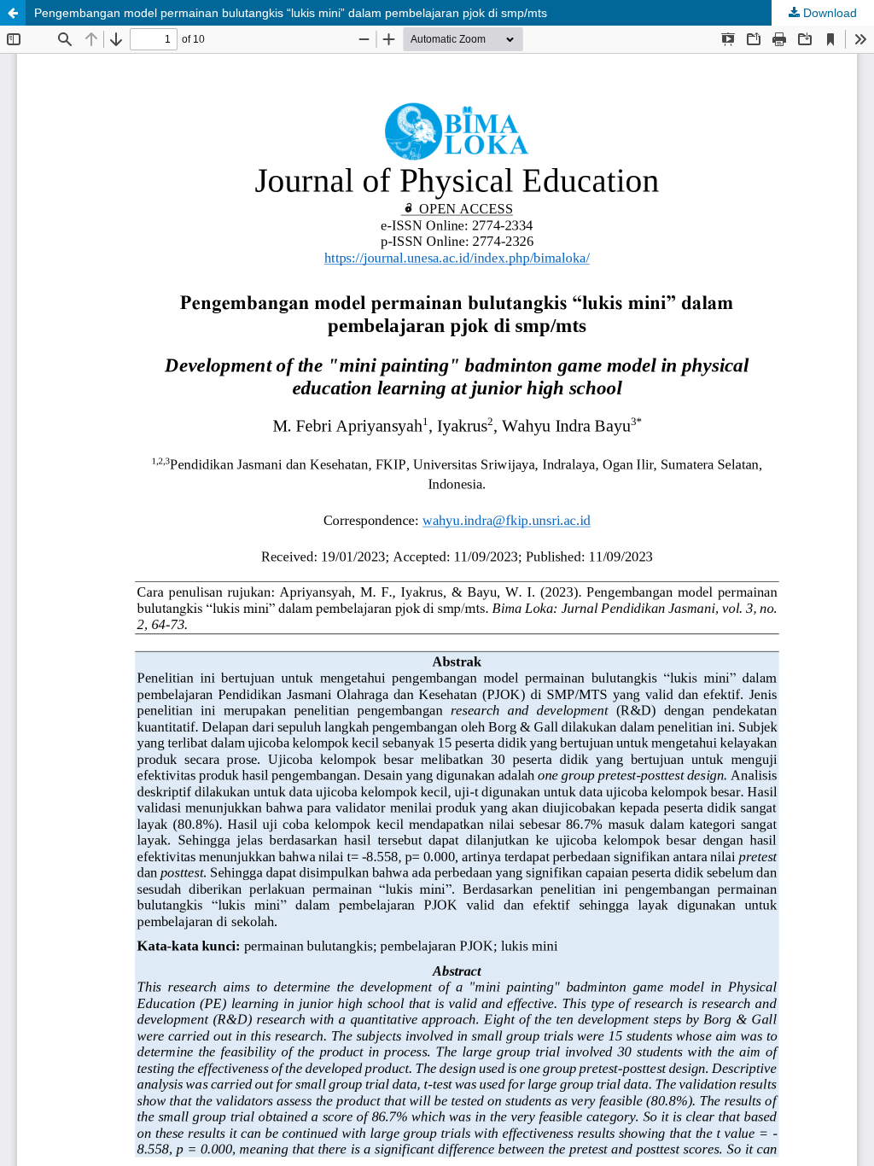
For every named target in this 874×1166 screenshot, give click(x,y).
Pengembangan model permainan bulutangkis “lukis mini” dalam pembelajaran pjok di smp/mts (290, 13)
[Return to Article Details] (13, 13)
